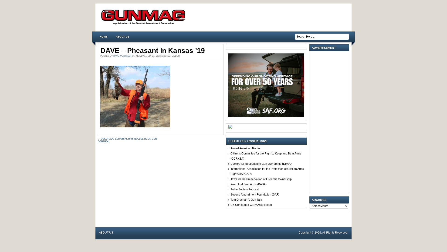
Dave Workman (122, 56)
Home (103, 36)
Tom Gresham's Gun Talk (246, 199)
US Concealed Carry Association (251, 204)
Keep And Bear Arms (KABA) (248, 184)
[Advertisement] (330, 122)
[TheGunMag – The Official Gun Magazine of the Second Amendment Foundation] (144, 24)
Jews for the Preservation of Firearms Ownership (261, 179)
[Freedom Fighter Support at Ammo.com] (230, 127)
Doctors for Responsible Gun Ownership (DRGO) (261, 163)
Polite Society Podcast (244, 189)
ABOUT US (122, 36)
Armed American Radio (245, 148)
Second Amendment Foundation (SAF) (254, 194)
